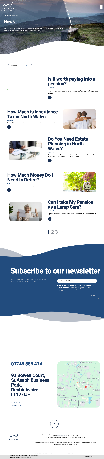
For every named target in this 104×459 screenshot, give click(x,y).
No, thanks (87, 456)
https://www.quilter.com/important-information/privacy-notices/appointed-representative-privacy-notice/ (76, 288)
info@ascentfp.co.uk (17, 405)
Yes (92, 456)
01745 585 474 (26, 364)
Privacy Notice (65, 431)
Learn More (29, 457)
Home (5, 15)
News (8, 15)
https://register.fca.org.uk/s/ (62, 435)
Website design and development (59, 453)
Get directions (15, 402)
